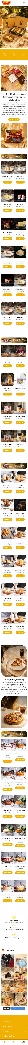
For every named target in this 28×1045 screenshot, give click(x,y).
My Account (4, 1042)
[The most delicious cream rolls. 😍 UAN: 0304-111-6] (7, 999)
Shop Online (14, 119)
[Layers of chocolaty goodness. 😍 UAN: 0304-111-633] (7, 973)
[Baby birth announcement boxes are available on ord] (20, 960)
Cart (22, 1041)
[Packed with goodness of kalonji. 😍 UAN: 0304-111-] (7, 986)
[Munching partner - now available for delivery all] (20, 973)
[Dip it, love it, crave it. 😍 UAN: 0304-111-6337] (20, 986)
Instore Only (7, 761)
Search (14, 1042)
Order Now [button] (7, 182)
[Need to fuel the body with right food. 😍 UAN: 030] (7, 960)
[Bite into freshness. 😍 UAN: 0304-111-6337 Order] (20, 999)
